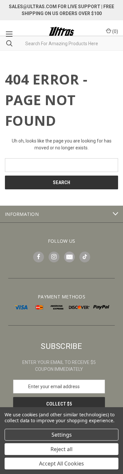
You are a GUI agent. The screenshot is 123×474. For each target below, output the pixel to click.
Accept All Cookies (61, 463)
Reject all (61, 449)
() (114, 31)
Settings (61, 434)
